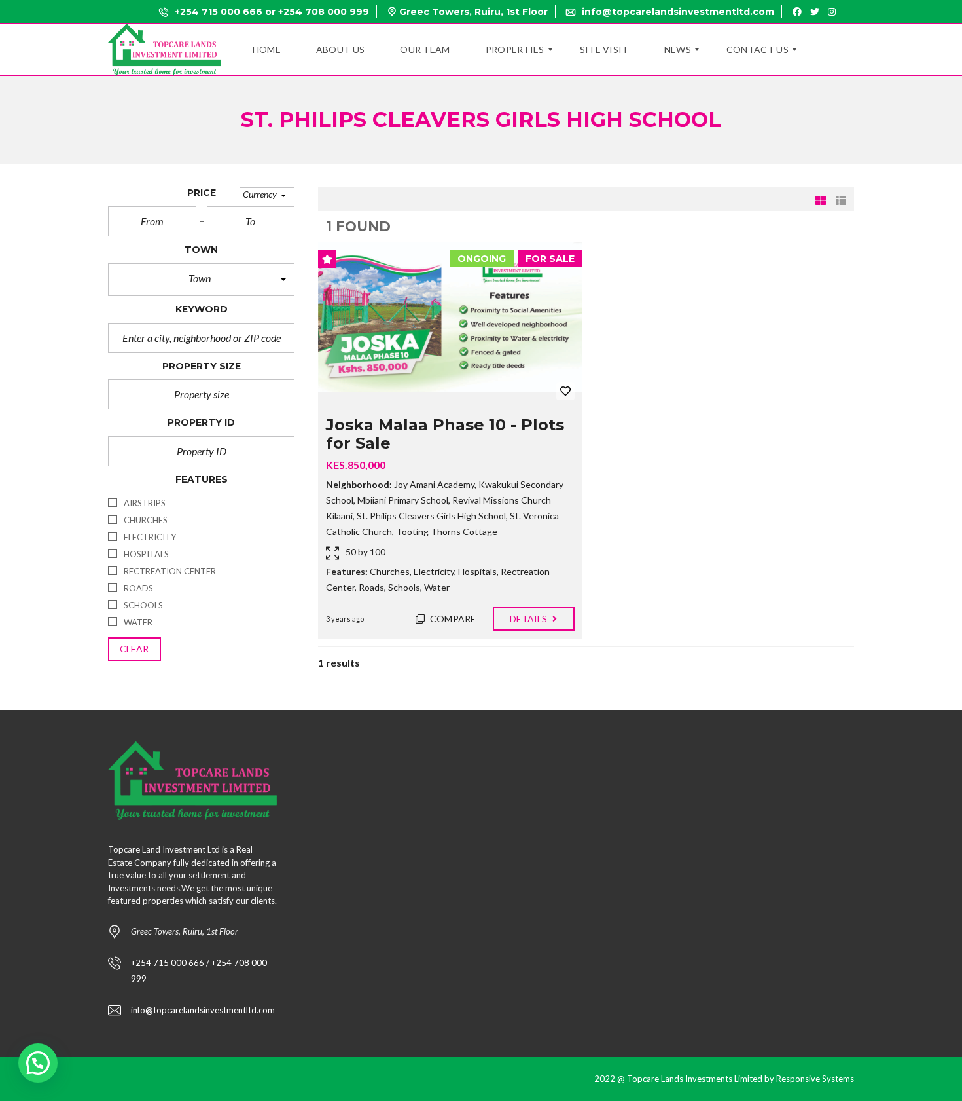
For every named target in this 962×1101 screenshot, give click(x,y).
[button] (267, 195)
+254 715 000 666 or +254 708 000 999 (270, 12)
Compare (452, 618)
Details (530, 618)
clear (134, 648)
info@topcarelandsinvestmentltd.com (676, 12)
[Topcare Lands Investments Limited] (164, 50)
